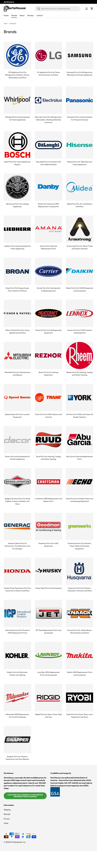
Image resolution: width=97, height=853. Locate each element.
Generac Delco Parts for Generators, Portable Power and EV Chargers (17, 546)
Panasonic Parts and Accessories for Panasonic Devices (79, 118)
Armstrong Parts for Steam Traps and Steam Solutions (79, 247)
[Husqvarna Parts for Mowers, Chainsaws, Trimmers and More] (79, 571)
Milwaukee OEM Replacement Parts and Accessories (17, 715)
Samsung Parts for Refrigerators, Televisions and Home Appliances (80, 73)
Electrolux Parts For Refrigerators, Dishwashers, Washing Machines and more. (48, 119)
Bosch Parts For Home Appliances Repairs (17, 163)
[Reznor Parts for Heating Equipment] (48, 355)
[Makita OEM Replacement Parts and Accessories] (79, 655)
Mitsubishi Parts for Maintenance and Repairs (17, 373)
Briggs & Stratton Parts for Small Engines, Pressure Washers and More (17, 501)
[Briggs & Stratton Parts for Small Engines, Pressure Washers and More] (17, 481)
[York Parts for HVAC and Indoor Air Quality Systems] (79, 397)
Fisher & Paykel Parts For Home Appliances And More (17, 331)
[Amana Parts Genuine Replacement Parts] (48, 229)
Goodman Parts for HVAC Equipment (48, 544)
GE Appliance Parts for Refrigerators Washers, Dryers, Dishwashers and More (17, 75)
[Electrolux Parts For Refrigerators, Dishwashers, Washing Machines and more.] (48, 100)
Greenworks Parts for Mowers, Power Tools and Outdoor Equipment (79, 546)
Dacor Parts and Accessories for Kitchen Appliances (17, 457)
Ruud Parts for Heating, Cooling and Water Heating (48, 457)
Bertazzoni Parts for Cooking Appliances (17, 205)
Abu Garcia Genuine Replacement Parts (79, 457)
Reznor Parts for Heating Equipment (48, 373)
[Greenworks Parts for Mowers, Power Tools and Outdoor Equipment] (79, 526)
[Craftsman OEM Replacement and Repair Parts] (48, 481)
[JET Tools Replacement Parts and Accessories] (48, 613)
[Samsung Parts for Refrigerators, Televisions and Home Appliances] (79, 55)
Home (6, 15)
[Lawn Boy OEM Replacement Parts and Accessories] (48, 655)
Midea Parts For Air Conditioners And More (79, 205)
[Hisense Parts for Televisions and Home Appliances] (79, 145)
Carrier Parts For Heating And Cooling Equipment (48, 289)
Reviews (30, 15)
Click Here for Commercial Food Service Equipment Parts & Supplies (25, 796)
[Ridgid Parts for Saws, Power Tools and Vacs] (48, 697)
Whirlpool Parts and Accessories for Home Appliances (17, 118)
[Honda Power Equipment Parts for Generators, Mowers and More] (17, 571)
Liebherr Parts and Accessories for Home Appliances (17, 247)
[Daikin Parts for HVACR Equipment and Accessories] (79, 271)
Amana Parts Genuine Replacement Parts (48, 247)
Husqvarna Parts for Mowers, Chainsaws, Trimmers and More (79, 589)
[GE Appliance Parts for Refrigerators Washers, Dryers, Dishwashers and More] (17, 55)
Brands (14, 15)
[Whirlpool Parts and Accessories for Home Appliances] (17, 100)
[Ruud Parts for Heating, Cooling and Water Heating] (48, 439)
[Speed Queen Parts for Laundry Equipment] (17, 397)
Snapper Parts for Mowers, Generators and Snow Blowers (17, 757)
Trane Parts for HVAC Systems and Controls (48, 415)
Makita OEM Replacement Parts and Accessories (79, 673)
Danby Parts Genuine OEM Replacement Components (48, 205)
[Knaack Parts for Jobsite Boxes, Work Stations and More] (79, 613)
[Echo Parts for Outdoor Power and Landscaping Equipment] (79, 481)
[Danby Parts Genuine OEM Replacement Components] (48, 187)
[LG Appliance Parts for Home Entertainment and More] (48, 55)
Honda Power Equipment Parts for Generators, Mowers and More (17, 589)
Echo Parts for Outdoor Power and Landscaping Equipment (79, 499)
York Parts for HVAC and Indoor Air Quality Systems (79, 415)
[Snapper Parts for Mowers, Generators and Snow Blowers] (17, 739)
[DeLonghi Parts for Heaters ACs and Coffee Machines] (48, 145)
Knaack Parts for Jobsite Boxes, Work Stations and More (79, 631)
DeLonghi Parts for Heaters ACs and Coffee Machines (48, 163)
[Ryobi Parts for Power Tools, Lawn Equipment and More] (79, 697)
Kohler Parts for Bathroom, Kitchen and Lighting (17, 673)
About (22, 15)
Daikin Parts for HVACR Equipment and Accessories (79, 289)
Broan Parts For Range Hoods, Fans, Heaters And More (17, 289)
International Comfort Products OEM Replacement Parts (17, 631)
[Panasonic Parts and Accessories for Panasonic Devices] (79, 100)
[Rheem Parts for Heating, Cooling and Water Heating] (79, 355)
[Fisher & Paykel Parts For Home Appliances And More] (17, 313)
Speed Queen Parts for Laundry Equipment (17, 415)
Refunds (7, 814)
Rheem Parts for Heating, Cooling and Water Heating (79, 373)
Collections (12, 23)
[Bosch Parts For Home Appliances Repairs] (17, 145)
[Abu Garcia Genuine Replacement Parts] (79, 439)
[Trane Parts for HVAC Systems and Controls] (48, 397)
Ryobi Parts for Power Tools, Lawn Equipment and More (79, 715)
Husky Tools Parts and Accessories (48, 588)
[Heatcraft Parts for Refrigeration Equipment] (48, 313)
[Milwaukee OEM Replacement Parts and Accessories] (17, 697)
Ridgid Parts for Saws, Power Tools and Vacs (48, 715)
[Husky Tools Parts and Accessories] (48, 571)
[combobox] (57, 8)
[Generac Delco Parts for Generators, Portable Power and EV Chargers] (17, 526)
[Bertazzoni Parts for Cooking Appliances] (17, 187)
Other (6, 823)
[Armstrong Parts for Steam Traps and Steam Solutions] (79, 229)
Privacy (7, 819)
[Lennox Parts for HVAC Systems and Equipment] (79, 313)
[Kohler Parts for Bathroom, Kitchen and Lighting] (17, 655)
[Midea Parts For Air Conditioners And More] (79, 187)
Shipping (7, 809)
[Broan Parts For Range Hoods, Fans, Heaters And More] (17, 271)
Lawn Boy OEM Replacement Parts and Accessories (48, 673)
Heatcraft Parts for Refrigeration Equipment (48, 331)
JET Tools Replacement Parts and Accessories (48, 631)
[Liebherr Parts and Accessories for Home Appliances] (17, 229)
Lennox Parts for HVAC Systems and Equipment (79, 331)
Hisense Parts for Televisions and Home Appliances (79, 163)
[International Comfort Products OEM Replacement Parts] (17, 613)
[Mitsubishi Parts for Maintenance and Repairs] (17, 355)
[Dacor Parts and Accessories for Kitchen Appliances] (17, 439)
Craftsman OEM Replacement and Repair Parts (48, 499)
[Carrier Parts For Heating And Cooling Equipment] (48, 271)
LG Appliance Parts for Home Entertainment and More (48, 73)
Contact (40, 15)
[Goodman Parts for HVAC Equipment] (48, 526)
